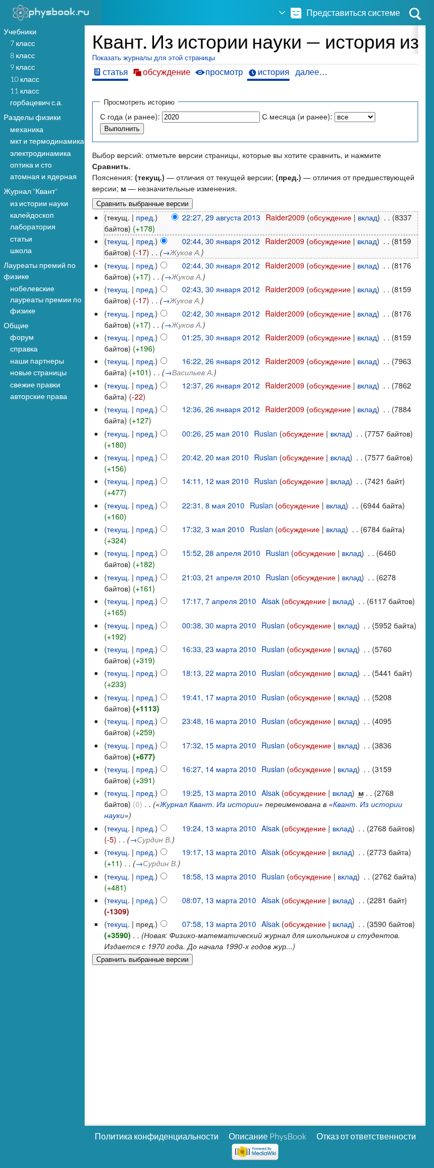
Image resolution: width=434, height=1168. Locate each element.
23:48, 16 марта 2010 (219, 721)
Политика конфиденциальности (157, 1136)
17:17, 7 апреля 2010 (219, 601)
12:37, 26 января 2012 (221, 385)
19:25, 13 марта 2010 (219, 792)
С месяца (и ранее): (297, 116)
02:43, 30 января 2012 (221, 289)
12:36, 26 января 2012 (221, 409)
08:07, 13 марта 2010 (219, 900)
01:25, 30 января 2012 (221, 337)
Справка (24, 348)
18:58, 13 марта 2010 (219, 876)
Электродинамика (40, 153)
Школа (21, 250)
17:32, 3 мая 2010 (213, 529)
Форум (22, 336)
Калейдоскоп (32, 214)
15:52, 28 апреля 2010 (221, 553)
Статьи (21, 238)
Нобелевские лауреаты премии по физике (46, 299)
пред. (145, 217)
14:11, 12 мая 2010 (215, 481)
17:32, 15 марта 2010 (219, 745)
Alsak (270, 601)
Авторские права (38, 396)
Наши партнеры (37, 360)
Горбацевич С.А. (36, 102)
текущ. (118, 241)
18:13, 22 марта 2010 (219, 673)
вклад (367, 217)
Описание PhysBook (267, 1136)
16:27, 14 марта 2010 (219, 769)
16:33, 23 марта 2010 (219, 649)
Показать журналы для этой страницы (153, 58)
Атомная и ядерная (43, 176)
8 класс (22, 55)
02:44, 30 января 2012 (221, 241)
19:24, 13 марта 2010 (219, 828)
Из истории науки (39, 203)
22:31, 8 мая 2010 (213, 505)
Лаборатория (33, 226)
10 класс (24, 79)
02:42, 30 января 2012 (221, 313)
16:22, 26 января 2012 (221, 361)
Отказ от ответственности (366, 1136)
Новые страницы (38, 372)
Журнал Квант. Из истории (209, 804)
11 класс (24, 90)
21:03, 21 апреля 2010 (221, 577)
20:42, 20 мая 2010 (215, 457)
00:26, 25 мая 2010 (215, 433)
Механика (26, 129)
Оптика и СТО (31, 164)
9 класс (22, 66)
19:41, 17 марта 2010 (219, 697)
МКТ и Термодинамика (47, 140)
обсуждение (330, 217)
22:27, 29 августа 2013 (221, 217)
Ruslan (265, 433)
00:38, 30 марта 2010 (219, 625)
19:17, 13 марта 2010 (219, 852)
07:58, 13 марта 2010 (219, 924)
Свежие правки (35, 384)
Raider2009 (285, 217)
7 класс (22, 43)
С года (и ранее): (130, 116)
